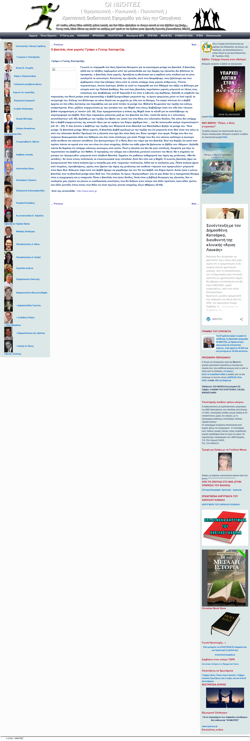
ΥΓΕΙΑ (199, 35)
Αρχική (33, 35)
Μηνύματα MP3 (135, 35)
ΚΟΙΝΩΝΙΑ (83, 35)
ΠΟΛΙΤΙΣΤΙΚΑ (115, 35)
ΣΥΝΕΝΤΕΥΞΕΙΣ (184, 35)
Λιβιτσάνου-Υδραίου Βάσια (17, 224)
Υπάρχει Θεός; (209, 675)
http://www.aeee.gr (87, 191)
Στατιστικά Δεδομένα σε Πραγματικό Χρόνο (220, 664)
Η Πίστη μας (67, 35)
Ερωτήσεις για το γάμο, (221, 678)
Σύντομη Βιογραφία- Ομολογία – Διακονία (221, 490)
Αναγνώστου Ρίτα (12, 134)
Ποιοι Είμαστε (49, 35)
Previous (57, 44)
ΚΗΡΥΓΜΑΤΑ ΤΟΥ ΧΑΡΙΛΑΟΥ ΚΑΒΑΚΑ (221, 504)
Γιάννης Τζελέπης (12, 354)
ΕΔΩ (211, 116)
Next (195, 44)
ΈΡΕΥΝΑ (152, 35)
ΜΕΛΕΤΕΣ (166, 35)
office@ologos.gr (223, 380)
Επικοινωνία (213, 35)
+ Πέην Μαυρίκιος (12, 325)
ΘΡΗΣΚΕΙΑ (99, 35)
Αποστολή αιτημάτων (225, 655)
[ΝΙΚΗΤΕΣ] (125, 16)
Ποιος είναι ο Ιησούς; (226, 675)
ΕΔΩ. (225, 137)
